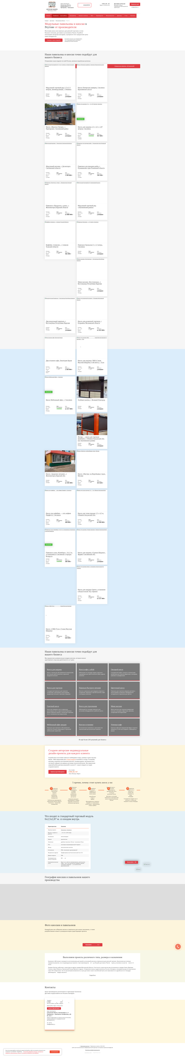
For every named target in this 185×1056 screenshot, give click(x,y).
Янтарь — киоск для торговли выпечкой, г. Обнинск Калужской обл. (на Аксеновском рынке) (91, 439)
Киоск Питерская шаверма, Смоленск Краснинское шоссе (91, 88)
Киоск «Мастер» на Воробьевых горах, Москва (92, 475)
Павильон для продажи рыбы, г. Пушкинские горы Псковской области (91, 167)
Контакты (132, 15)
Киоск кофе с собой (86, 669)
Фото (92, 15)
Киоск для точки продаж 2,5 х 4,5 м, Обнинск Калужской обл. (91, 514)
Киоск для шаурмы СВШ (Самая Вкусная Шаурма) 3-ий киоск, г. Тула (91, 361)
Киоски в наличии (83, 15)
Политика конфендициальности (92, 1050)
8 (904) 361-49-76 (106, 3)
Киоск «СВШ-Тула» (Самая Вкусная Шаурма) (59, 630)
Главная (48, 15)
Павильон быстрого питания (90, 688)
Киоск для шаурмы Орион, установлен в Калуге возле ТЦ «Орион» (91, 590)
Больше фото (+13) (131, 862)
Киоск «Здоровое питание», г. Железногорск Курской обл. (56, 475)
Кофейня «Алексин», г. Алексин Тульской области (57, 246)
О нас (126, 15)
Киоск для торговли (54, 688)
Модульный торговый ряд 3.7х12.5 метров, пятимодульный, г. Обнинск (58, 88)
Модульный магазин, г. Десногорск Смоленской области (58, 167)
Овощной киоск (117, 669)
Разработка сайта (88, 1052)
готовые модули (71, 759)
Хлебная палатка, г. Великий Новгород (91, 400)
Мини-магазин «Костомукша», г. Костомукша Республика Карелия (90, 283)
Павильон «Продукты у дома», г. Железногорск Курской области (57, 206)
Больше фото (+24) (92, 944)
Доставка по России (119, 3)
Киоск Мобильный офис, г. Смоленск (59, 400)
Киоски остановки (86, 725)
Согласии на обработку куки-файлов (30, 1053)
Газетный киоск (53, 706)
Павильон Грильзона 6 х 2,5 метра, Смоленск (90, 246)
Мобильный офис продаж (56, 725)
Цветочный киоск (118, 688)
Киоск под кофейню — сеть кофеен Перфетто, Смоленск (58, 514)
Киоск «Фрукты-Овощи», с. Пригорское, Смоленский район (57, 128)
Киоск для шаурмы (54, 669)
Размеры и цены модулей (53, 40)
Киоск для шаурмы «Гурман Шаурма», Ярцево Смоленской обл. (92, 553)
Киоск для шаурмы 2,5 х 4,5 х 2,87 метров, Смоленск (90, 128)
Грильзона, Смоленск (66, 830)
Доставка (119, 15)
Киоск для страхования (88, 706)
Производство (99, 15)
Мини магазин (116, 706)
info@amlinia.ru (134, 7)
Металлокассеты (110, 15)
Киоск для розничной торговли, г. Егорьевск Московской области (90, 322)
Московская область (60, 20)
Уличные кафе (116, 725)
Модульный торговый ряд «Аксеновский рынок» (87, 206)
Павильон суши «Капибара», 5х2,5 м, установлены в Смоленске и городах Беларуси (59, 554)
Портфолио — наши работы (60, 15)
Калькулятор (86, 5)
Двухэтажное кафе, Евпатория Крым (59, 360)
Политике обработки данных (30, 1051)
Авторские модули (52, 9)
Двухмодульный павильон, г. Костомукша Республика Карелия (58, 322)
